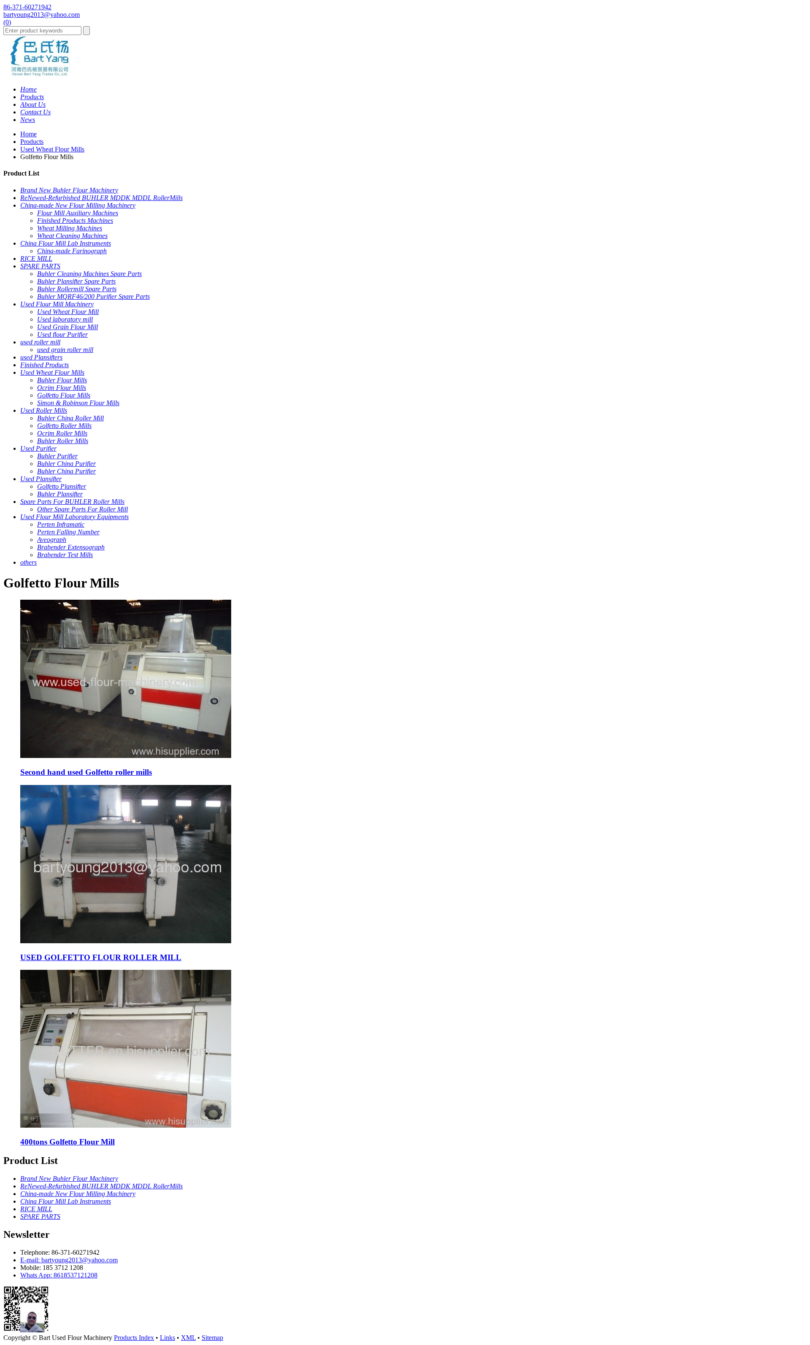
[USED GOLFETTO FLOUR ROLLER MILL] (125, 940)
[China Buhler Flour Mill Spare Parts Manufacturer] (39, 74)
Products (31, 141)
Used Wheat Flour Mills (52, 149)
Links (167, 1337)
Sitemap (212, 1337)
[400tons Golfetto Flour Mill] (125, 1125)
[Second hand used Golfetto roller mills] (125, 755)
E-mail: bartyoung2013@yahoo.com (69, 1260)
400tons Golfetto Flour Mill (67, 1141)
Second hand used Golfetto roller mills (86, 772)
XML (188, 1337)
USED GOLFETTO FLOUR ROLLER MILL (100, 957)
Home (28, 134)
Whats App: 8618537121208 (58, 1275)
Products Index (134, 1337)
